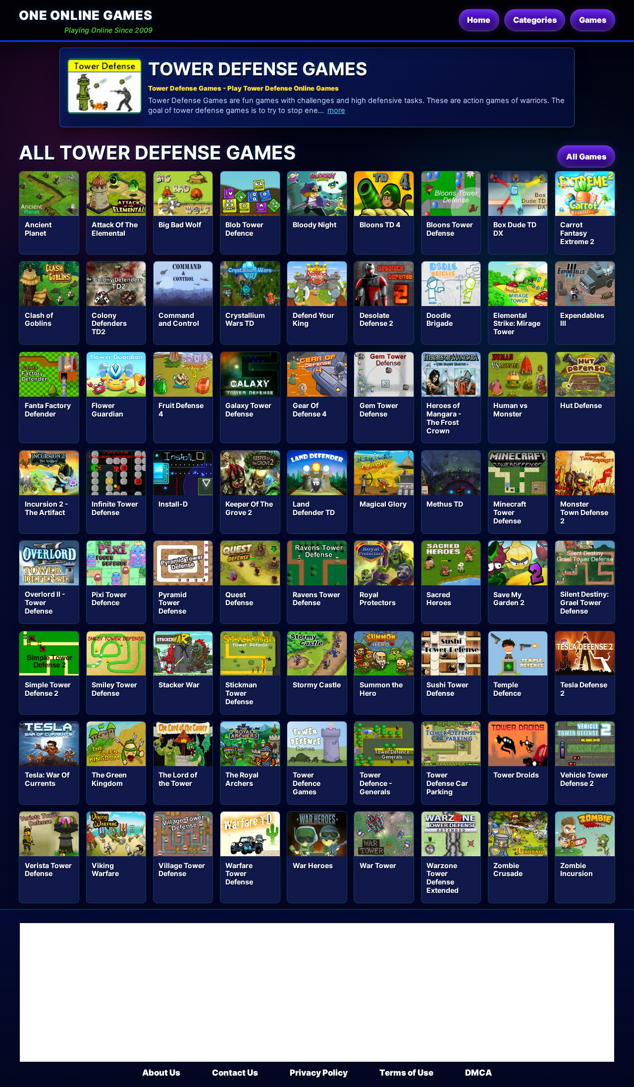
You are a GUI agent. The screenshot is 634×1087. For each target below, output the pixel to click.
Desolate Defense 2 (376, 319)
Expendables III (582, 319)
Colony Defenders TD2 (109, 323)
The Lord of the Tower (177, 779)
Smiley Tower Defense (114, 688)
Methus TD (444, 504)
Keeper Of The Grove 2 (249, 508)
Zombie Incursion (576, 869)
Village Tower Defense (181, 869)
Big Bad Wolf (179, 224)
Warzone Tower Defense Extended (442, 878)
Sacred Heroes (438, 598)
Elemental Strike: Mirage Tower (516, 323)
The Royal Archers (242, 779)
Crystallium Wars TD (245, 319)
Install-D (173, 504)
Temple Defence (507, 688)
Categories (535, 20)
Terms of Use (406, 1073)
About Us (161, 1073)
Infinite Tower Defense (115, 508)
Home (478, 20)
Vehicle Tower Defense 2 (584, 779)
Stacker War (179, 684)
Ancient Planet (38, 228)
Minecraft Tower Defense (509, 512)
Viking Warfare (105, 869)
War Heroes (313, 865)
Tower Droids (516, 775)
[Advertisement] (317, 992)
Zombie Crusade (508, 869)
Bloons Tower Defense (449, 228)
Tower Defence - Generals (376, 783)
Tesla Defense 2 (583, 688)
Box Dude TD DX (514, 228)
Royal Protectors (378, 598)
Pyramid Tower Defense (172, 603)
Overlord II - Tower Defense (45, 602)
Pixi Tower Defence (109, 598)
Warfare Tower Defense (239, 873)
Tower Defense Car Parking (447, 783)
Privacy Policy (319, 1073)
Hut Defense (581, 405)
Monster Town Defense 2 (584, 512)
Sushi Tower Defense (447, 688)
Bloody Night (314, 224)
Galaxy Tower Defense (248, 409)
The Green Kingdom (109, 779)
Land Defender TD (314, 508)
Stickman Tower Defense (241, 693)
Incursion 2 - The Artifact (46, 508)
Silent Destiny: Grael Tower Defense (584, 602)
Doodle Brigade (439, 319)
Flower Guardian (107, 409)
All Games (586, 156)
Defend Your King (313, 319)
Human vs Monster (510, 409)
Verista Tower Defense (48, 869)
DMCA (478, 1073)
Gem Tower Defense (379, 409)
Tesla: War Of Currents (47, 779)
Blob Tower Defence (244, 228)
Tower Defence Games (306, 783)
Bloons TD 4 (380, 224)
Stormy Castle (317, 684)
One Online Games (85, 15)
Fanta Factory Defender (48, 409)
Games (592, 20)
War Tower (378, 865)
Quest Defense (239, 598)
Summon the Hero (381, 688)
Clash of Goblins (39, 319)
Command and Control (178, 319)
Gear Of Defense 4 (310, 409)
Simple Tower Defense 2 (48, 688)
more (336, 110)
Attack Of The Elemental (115, 228)
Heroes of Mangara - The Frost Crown (444, 418)
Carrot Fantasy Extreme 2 (577, 233)
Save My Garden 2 (509, 598)
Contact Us (235, 1073)
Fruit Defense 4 (181, 409)
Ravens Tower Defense (316, 598)
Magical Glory (383, 504)
